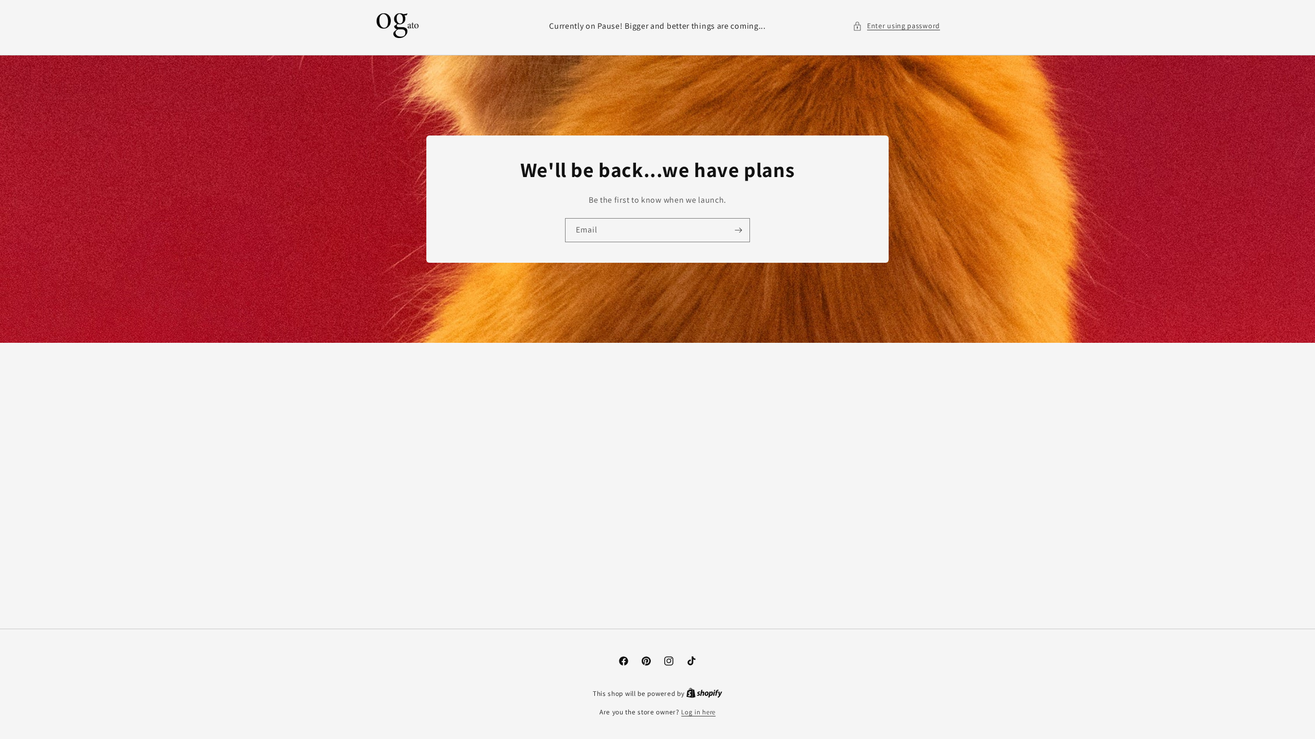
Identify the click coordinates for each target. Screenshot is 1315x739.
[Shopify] (704, 693)
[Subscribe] (738, 230)
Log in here (698, 712)
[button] (896, 26)
